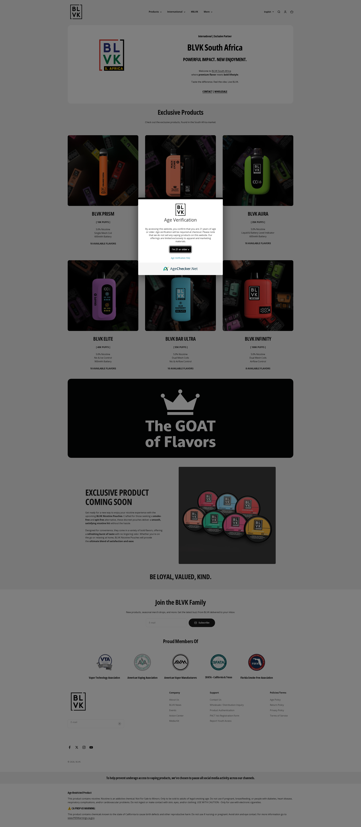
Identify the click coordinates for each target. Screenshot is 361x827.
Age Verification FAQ (180, 258)
